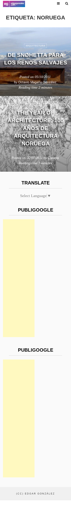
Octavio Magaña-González (37, 82)
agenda (11, 103)
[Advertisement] (19, 278)
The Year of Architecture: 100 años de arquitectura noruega (35, 128)
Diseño (59, 103)
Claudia (53, 157)
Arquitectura (35, 46)
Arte (47, 103)
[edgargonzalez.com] (14, 4)
